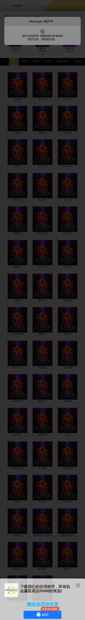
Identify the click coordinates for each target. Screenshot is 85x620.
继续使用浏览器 (42, 604)
